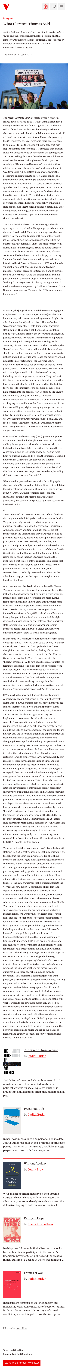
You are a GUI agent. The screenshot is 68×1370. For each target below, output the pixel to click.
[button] (45, 6)
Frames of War (33, 1273)
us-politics (21, 1328)
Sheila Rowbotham (40, 1224)
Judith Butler (10, 32)
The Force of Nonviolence (41, 1050)
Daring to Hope (34, 1218)
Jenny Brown (36, 1169)
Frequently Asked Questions (17, 1354)
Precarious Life (34, 1108)
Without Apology (35, 1163)
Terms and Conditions (14, 1350)
